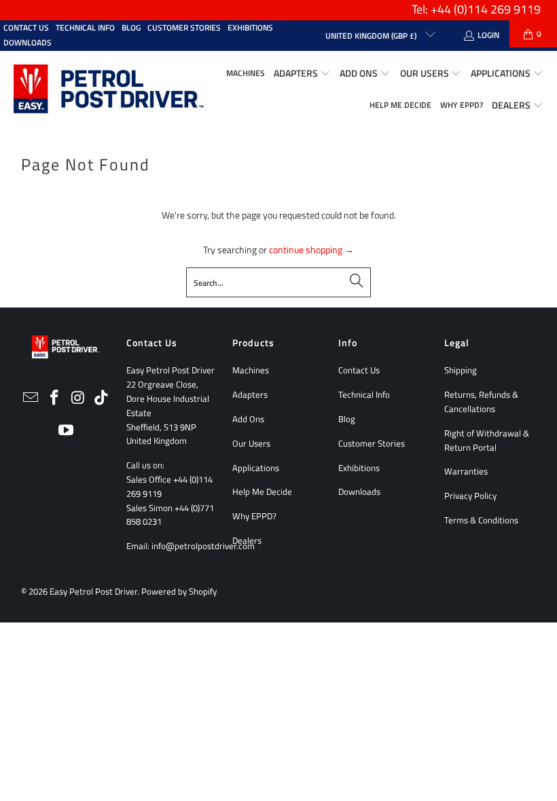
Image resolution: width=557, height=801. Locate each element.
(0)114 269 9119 (497, 9)
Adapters (250, 394)
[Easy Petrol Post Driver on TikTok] (102, 398)
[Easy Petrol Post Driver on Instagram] (78, 398)
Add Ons (248, 419)
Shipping (460, 370)
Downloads (27, 42)
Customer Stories (184, 27)
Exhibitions (250, 27)
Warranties (466, 471)
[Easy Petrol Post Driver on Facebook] (54, 398)
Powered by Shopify (179, 591)
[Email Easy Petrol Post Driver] (31, 398)
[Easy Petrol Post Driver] (109, 89)
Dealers (247, 540)
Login (488, 35)
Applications (255, 467)
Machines (250, 370)
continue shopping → (311, 249)
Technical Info (85, 27)
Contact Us (26, 27)
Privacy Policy (470, 495)
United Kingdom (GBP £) (371, 35)
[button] (302, 74)
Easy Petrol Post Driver (93, 591)
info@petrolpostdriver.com (203, 546)
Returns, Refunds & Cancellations (481, 401)
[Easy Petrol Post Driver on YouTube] (66, 430)
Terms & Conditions (481, 520)
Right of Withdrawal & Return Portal (486, 440)
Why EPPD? (254, 516)
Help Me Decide (262, 491)
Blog (131, 27)
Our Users (251, 443)
